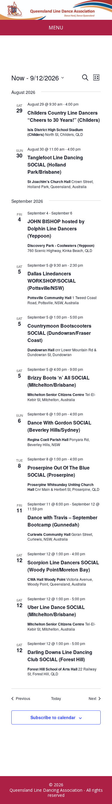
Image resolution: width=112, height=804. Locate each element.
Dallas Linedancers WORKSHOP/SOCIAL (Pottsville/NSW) (51, 280)
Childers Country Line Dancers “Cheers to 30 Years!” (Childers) (63, 116)
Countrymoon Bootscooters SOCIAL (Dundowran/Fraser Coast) (59, 333)
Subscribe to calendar (52, 717)
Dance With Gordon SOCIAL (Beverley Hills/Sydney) (59, 426)
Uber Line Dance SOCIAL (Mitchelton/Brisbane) (56, 611)
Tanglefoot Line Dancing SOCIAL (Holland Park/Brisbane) (55, 164)
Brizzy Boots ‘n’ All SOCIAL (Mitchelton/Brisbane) (58, 381)
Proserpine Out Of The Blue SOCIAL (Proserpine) (58, 471)
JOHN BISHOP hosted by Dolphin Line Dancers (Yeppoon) (56, 228)
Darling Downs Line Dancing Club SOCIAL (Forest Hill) (59, 656)
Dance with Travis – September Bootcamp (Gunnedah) (62, 521)
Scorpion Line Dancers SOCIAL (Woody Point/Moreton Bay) (63, 566)
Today (56, 698)
